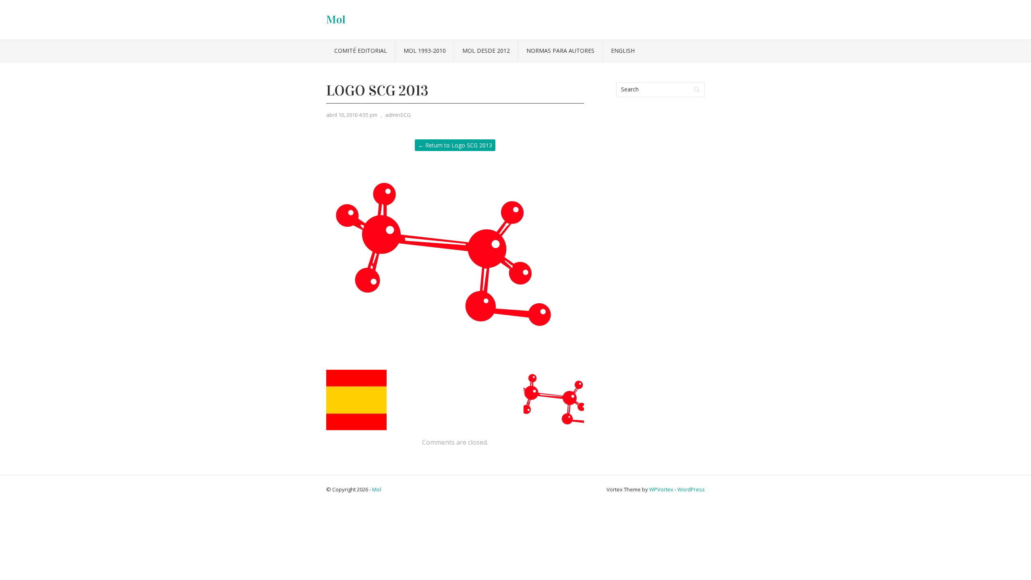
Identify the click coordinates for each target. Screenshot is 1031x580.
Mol (336, 20)
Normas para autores (560, 50)
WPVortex (661, 489)
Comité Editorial (360, 50)
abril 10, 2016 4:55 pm (351, 114)
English (623, 50)
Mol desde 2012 (486, 50)
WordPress (691, 489)
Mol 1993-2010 (425, 50)
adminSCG (398, 114)
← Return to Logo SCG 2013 (455, 145)
